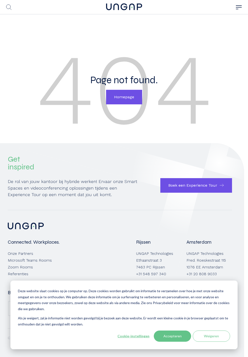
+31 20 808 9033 (201, 274)
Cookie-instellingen (133, 336)
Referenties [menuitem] (18, 274)
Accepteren (172, 336)
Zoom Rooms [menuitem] (20, 267)
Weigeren (211, 336)
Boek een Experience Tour (192, 185)
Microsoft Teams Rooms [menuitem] (30, 260)
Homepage (124, 97)
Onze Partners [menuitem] (20, 253)
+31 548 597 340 (151, 274)
